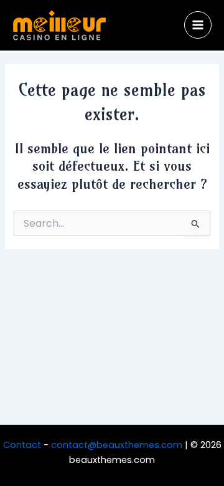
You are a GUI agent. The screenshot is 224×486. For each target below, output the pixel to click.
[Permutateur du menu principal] (198, 25)
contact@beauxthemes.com (116, 445)
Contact (22, 445)
